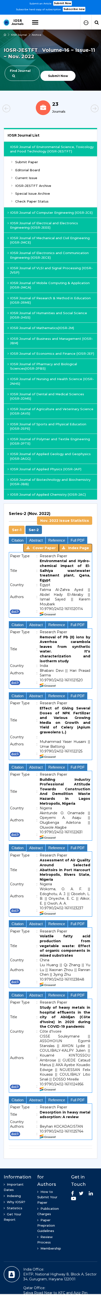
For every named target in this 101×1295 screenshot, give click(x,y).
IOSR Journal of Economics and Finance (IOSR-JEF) (52, 353)
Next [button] (86, 109)
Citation (18, 540)
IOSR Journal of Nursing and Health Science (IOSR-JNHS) (52, 381)
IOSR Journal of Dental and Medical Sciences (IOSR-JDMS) (47, 396)
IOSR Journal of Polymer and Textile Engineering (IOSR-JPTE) (50, 441)
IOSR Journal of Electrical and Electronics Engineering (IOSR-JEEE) (44, 225)
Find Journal (20, 71)
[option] (50, 6)
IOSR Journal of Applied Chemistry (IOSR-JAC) (48, 494)
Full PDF (78, 540)
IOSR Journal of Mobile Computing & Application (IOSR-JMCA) (50, 285)
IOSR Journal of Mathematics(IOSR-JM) (42, 328)
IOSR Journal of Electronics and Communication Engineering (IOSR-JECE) (49, 255)
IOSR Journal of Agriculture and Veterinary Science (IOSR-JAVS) (51, 411)
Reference (56, 540)
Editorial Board (27, 170)
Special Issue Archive (32, 193)
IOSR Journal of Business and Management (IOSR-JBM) (51, 341)
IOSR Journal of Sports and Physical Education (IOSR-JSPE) (48, 426)
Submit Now (62, 3)
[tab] (50, 522)
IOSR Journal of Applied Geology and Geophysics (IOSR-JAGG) (50, 456)
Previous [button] (15, 109)
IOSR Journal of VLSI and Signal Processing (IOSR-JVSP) (51, 270)
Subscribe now (74, 9)
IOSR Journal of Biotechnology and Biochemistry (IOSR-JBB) (50, 482)
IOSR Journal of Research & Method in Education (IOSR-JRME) (50, 300)
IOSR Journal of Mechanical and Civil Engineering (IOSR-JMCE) (50, 240)
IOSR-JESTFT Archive (33, 186)
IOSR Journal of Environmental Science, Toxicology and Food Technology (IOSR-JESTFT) (52, 149)
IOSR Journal (19, 34)
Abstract (36, 540)
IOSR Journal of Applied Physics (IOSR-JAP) (45, 469)
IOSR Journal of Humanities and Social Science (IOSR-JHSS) (48, 315)
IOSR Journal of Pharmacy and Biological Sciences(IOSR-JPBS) (43, 366)
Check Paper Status (32, 201)
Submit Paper (26, 162)
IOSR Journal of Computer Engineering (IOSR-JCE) (51, 212)
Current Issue (26, 178)
